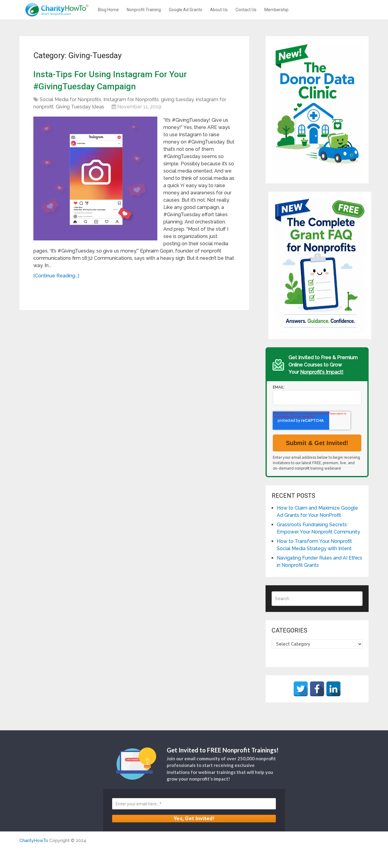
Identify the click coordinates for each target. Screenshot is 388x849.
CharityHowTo (33, 840)
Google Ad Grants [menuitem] (185, 9)
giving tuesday (177, 99)
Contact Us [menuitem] (246, 9)
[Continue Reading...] (56, 276)
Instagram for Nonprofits (131, 99)
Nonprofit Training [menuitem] (144, 9)
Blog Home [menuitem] (108, 9)
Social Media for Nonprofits (70, 99)
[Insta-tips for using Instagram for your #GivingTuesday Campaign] (95, 178)
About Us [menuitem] (219, 9)
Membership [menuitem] (276, 9)
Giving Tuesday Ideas (80, 107)
